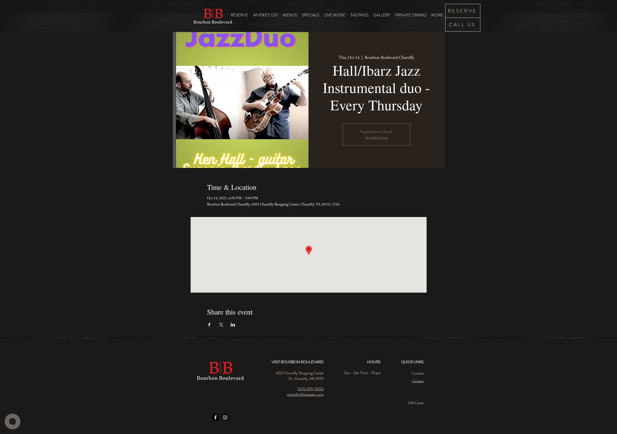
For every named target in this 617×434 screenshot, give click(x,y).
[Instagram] (225, 417)
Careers (418, 381)
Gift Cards (416, 403)
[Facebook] (215, 417)
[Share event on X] (221, 325)
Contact (417, 373)
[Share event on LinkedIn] (233, 325)
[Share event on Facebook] (209, 325)
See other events (376, 137)
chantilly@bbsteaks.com (305, 394)
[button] (289, 14)
